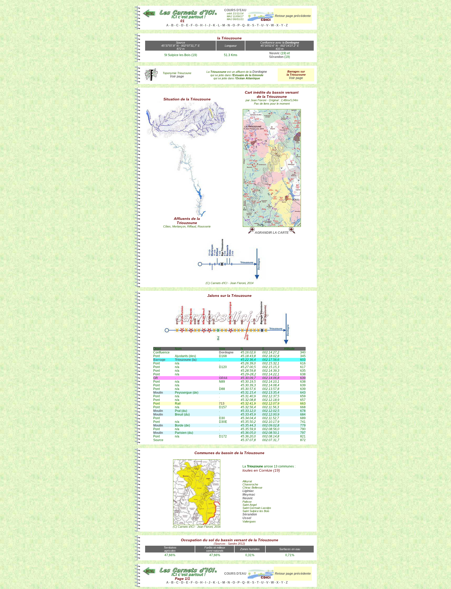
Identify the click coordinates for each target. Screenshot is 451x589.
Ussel (246, 518)
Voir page (296, 78)
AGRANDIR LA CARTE (272, 233)
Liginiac (248, 491)
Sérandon (276, 57)
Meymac (248, 494)
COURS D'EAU (235, 10)
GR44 (223, 378)
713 (221, 403)
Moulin (158, 392)
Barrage (159, 360)
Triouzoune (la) (186, 360)
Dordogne (259, 72)
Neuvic (274, 53)
